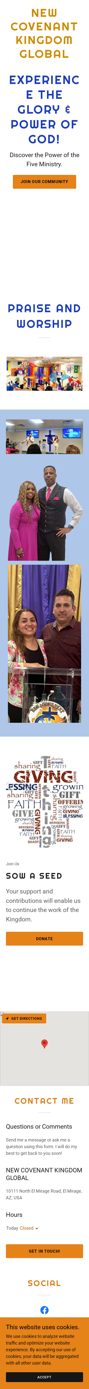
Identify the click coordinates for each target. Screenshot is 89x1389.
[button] (36, 1229)
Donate (44, 938)
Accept (44, 1377)
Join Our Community (44, 181)
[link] (44, 56)
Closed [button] (26, 1228)
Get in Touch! (44, 1251)
